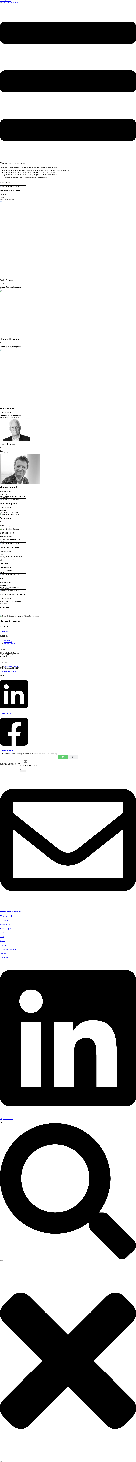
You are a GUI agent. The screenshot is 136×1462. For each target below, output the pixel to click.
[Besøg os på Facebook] (14, 747)
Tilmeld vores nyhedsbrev (10, 911)
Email (22, 761)
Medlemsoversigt (9, 643)
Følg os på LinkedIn (6, 1119)
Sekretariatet (4, 957)
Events (2, 937)
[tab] (63, 757)
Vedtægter (7, 640)
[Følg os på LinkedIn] (68, 1115)
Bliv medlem (4, 920)
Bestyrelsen (3, 953)
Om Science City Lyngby (8, 949)
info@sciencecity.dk (11, 666)
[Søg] (1, 1461)
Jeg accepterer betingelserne (28, 766)
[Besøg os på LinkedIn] (14, 710)
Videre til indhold (5, 1)
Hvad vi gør (5, 928)
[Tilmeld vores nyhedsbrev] (68, 907)
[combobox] (9, 1261)
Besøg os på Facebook (7, 750)
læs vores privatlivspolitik (27, 767)
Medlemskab (8, 642)
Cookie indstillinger (52, 754)
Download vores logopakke (8, 671)
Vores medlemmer (5, 924)
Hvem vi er (5, 945)
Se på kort (3, 658)
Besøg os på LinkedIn (7, 713)
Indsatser (3, 933)
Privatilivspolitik (39, 754)
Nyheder (2, 941)
